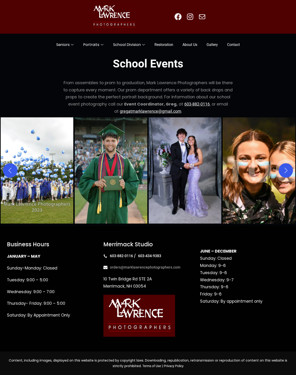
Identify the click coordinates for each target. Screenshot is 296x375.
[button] (37, 170)
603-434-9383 (149, 256)
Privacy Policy (174, 366)
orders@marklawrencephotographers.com (145, 267)
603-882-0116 (197, 104)
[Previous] (10, 170)
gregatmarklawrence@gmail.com (150, 111)
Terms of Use (151, 366)
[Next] (286, 170)
